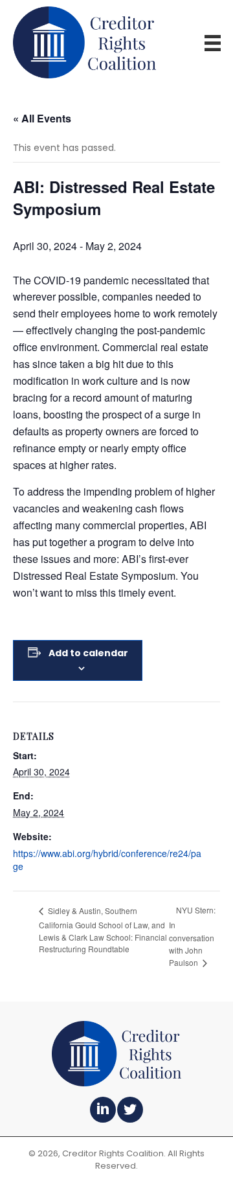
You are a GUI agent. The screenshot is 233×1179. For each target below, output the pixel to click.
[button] (103, 1110)
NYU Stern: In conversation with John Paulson (192, 935)
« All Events (42, 118)
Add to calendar (88, 653)
